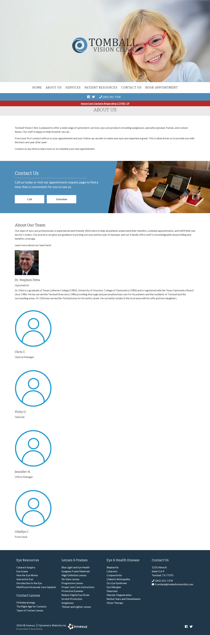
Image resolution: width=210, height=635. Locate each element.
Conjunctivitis (114, 575)
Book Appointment (161, 87)
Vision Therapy (115, 602)
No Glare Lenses (70, 579)
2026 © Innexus (41, 625)
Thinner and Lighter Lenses (76, 606)
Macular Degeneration (119, 594)
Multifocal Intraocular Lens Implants (36, 587)
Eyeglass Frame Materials (76, 571)
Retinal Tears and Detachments (124, 598)
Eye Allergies (114, 587)
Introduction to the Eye (29, 583)
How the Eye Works (27, 575)
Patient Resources (100, 87)
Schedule (61, 199)
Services (73, 87)
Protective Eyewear (72, 591)
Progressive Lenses (72, 583)
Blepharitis (113, 567)
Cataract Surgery (25, 567)
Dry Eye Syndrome (117, 583)
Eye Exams (22, 571)
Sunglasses (68, 602)
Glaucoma (112, 591)
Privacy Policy (22, 629)
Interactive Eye (24, 579)
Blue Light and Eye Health (76, 567)
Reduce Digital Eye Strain (75, 594)
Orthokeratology (25, 602)
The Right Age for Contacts (31, 606)
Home (37, 87)
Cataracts (112, 571)
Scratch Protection (72, 598)
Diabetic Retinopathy (118, 579)
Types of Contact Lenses (29, 610)
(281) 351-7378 (112, 96)
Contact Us (131, 87)
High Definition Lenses (74, 575)
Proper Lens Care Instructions (78, 587)
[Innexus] (77, 626)
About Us (54, 87)
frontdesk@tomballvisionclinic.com (174, 584)
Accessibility (36, 629)
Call (29, 199)
